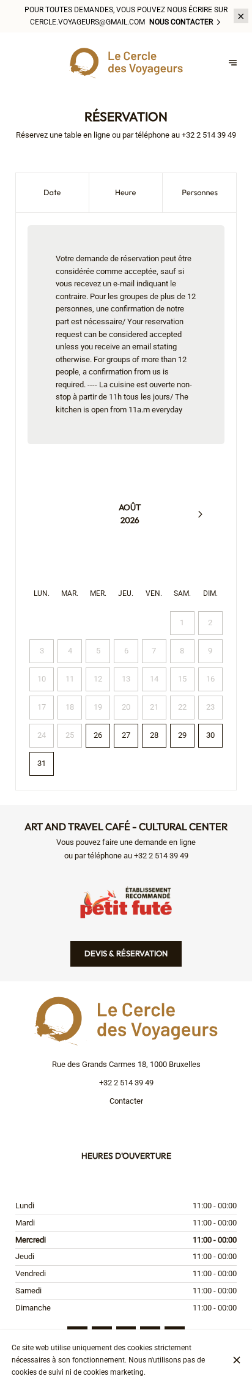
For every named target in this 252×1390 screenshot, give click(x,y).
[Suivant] (200, 514)
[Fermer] (236, 1360)
